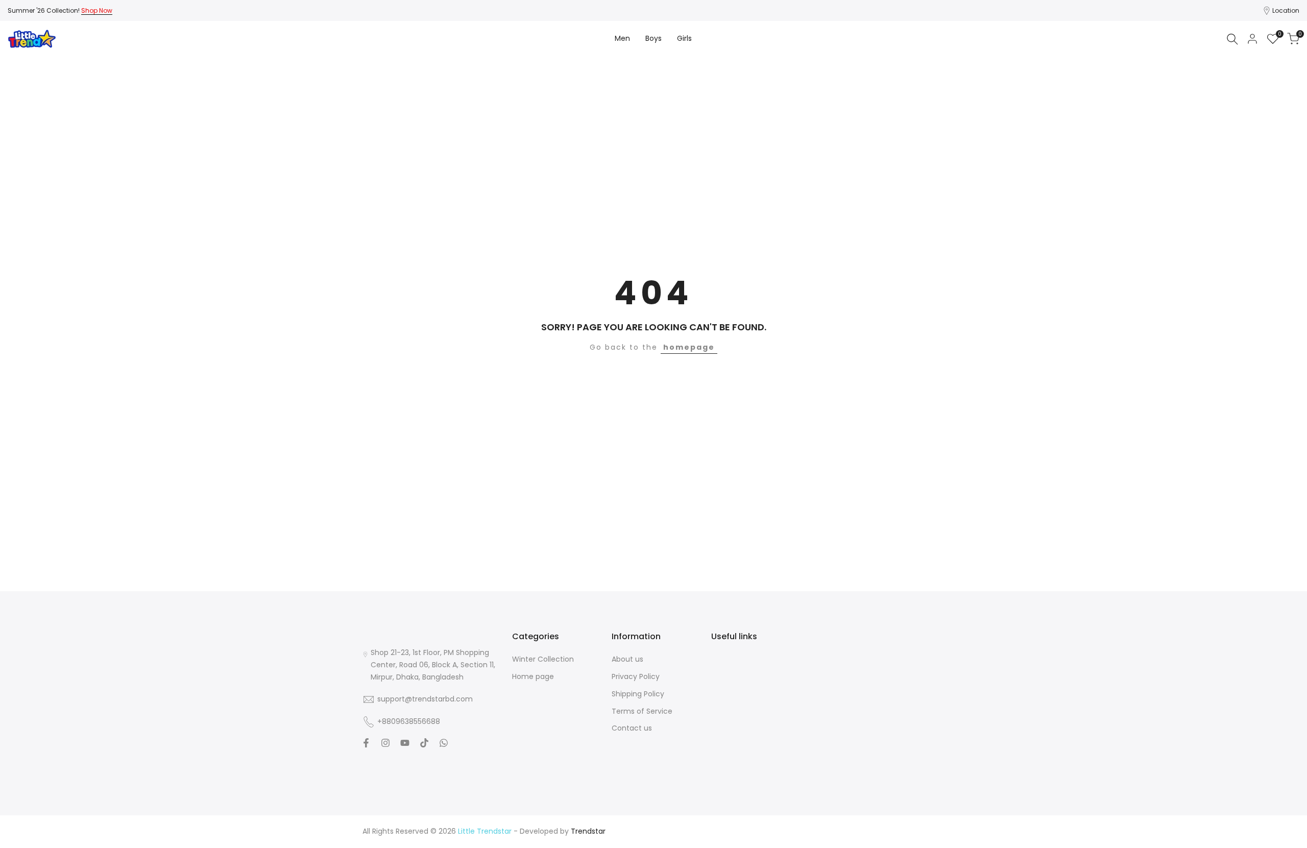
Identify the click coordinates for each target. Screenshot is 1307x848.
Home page (533, 676)
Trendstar (588, 831)
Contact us (632, 728)
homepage (689, 347)
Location (1285, 10)
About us (627, 659)
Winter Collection (543, 659)
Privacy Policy (636, 676)
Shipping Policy (638, 694)
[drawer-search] (1232, 39)
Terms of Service (642, 711)
